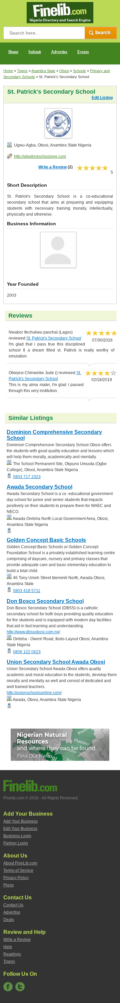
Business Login (17, 836)
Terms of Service (18, 870)
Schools (79, 71)
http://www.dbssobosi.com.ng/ (33, 632)
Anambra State (43, 71)
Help (7, 947)
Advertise (59, 52)
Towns (22, 71)
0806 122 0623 (27, 652)
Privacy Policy (16, 877)
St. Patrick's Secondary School (53, 338)
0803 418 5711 (26, 590)
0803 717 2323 (27, 476)
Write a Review (52, 167)
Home (13, 52)
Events (83, 52)
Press (8, 885)
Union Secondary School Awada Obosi (56, 662)
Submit (34, 52)
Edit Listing (102, 97)
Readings (12, 954)
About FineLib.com (20, 863)
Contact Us (13, 905)
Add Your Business (20, 821)
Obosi (64, 71)
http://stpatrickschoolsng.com (40, 156)
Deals (8, 919)
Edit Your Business (20, 828)
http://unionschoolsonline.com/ (34, 692)
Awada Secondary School (39, 487)
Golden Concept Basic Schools (46, 540)
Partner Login (15, 843)
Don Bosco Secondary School (45, 601)
